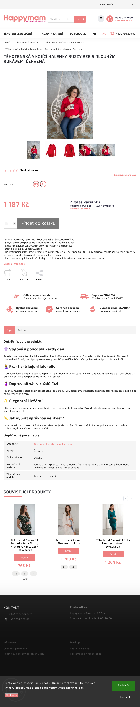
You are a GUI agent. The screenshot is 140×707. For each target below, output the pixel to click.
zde (81, 687)
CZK (131, 4)
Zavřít (125, 285)
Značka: (125, 174)
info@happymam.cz (20, 613)
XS (16, 573)
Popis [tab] (9, 330)
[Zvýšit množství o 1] (14, 223)
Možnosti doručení (80, 208)
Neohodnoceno (29, 170)
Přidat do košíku (38, 223)
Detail (24, 557)
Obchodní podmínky (15, 648)
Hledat (80, 19)
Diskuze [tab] (22, 330)
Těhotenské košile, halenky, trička (53, 444)
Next (131, 498)
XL (73, 567)
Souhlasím (124, 686)
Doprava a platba (80, 648)
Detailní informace (14, 263)
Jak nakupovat (107, 4)
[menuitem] (21, 33)
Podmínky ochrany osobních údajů (24, 653)
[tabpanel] (24, 544)
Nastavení (11, 695)
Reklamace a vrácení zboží (86, 653)
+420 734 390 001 (20, 619)
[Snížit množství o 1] (6, 223)
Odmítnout (124, 697)
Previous (126, 498)
